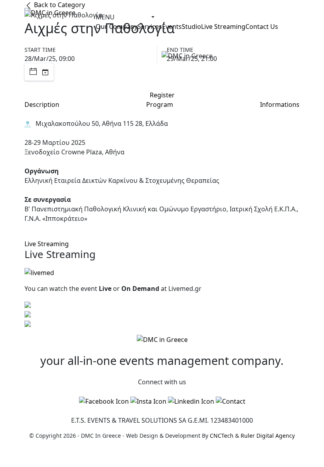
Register (162, 95)
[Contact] (230, 401)
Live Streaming (46, 243)
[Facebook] (104, 401)
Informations (280, 104)
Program (159, 104)
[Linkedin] (191, 401)
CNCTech (222, 435)
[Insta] (148, 401)
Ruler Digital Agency (268, 435)
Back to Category (58, 4)
